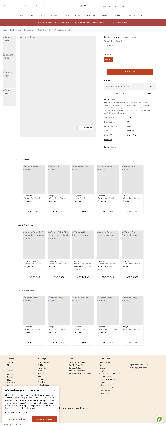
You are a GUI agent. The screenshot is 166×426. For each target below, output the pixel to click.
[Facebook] (136, 358)
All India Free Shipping (120, 93)
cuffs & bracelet (44, 30)
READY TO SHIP (38, 15)
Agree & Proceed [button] (44, 419)
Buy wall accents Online (77, 371)
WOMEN (54, 15)
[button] (135, 6)
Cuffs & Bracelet (13, 383)
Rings (9, 380)
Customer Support (106, 388)
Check (151, 87)
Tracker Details (21, 412)
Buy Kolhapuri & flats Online (80, 374)
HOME (78, 15)
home (5, 30)
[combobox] (113, 6)
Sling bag (41, 382)
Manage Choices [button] (17, 419)
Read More (108, 140)
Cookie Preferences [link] (11, 424)
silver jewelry (29, 30)
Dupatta (41, 379)
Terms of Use (104, 394)
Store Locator (104, 391)
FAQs (101, 371)
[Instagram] (131, 358)
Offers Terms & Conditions (109, 374)
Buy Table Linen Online (77, 362)
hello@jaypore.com (138, 368)
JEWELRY (91, 15)
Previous (21, 180)
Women (10, 362)
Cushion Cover (43, 362)
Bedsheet (41, 365)
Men (8, 365)
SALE (22, 15)
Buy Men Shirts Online (77, 365)
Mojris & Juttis (43, 385)
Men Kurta (42, 374)
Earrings (10, 374)
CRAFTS (131, 15)
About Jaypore (104, 362)
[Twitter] (141, 358)
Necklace (10, 377)
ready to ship (15, 30)
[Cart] (149, 6)
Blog (101, 365)
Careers (102, 368)
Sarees (40, 376)
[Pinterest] (151, 358)
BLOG (143, 15)
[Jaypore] (83, 6)
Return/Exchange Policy (108, 379)
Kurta (40, 371)
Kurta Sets (42, 368)
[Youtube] (146, 358)
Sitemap (102, 382)
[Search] (129, 6)
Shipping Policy (105, 376)
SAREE (105, 15)
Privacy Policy (10, 412)
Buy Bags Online (75, 368)
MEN (67, 15)
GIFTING (117, 15)
